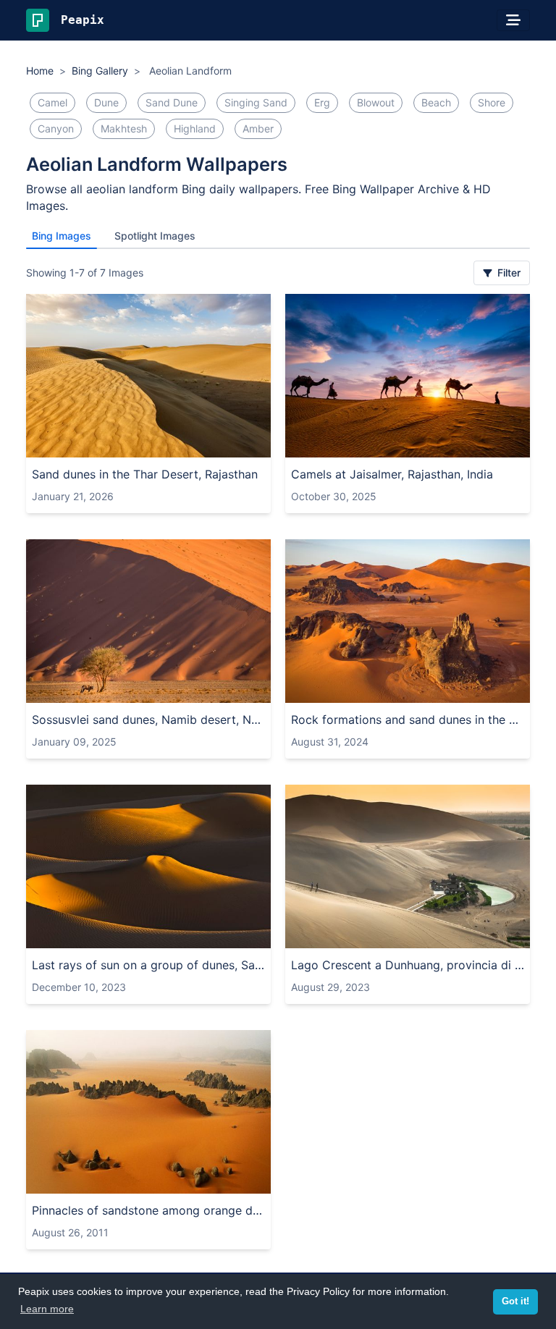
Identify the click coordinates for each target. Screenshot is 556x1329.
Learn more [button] (47, 1309)
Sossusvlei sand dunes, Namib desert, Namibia (148, 719)
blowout (376, 102)
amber (258, 128)
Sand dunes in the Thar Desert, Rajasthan (145, 474)
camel (52, 102)
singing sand (255, 102)
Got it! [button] (515, 1301)
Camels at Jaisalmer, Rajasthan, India (392, 474)
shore (491, 102)
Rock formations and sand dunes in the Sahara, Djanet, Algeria (407, 719)
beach (436, 102)
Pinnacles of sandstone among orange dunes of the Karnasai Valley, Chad (148, 1210)
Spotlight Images (154, 235)
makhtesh (124, 128)
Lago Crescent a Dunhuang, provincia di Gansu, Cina (407, 965)
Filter (507, 272)
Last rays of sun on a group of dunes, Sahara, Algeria (148, 965)
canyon (56, 128)
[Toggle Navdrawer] (513, 20)
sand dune (172, 102)
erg (322, 102)
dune (106, 102)
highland (195, 128)
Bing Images (61, 235)
